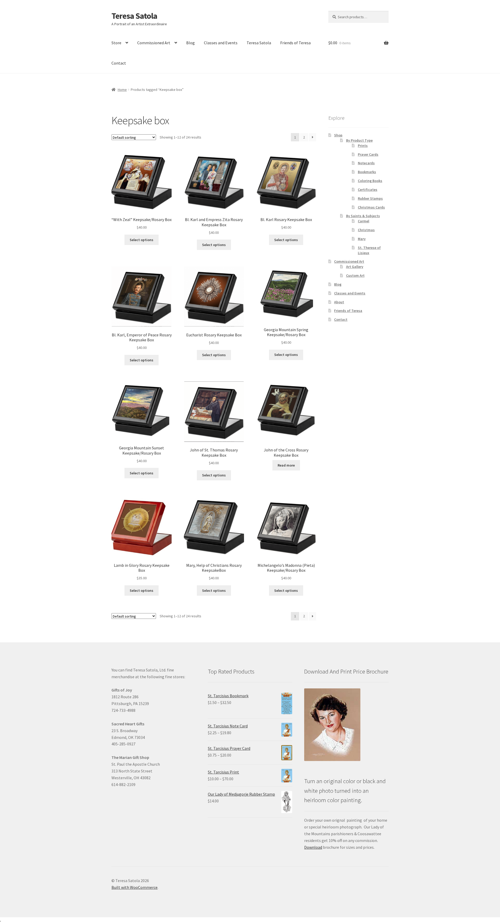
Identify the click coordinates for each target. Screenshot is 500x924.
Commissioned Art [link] (153, 42)
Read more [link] (286, 465)
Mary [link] (362, 238)
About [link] (339, 302)
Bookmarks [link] (367, 171)
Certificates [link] (367, 189)
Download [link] (313, 847)
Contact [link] (118, 63)
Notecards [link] (366, 163)
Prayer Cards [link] (368, 154)
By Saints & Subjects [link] (363, 215)
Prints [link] (363, 145)
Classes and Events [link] (221, 42)
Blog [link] (190, 42)
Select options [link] (141, 239)
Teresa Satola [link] (134, 16)
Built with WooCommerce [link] (134, 887)
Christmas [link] (366, 230)
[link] (141, 190)
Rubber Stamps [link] (370, 198)
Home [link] (122, 89)
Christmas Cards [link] (371, 207)
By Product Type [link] (359, 140)
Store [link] (116, 42)
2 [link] (304, 137)
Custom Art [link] (355, 275)
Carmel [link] (363, 221)
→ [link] (312, 137)
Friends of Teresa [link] (295, 42)
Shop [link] (338, 135)
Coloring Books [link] (370, 180)
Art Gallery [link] (354, 266)
